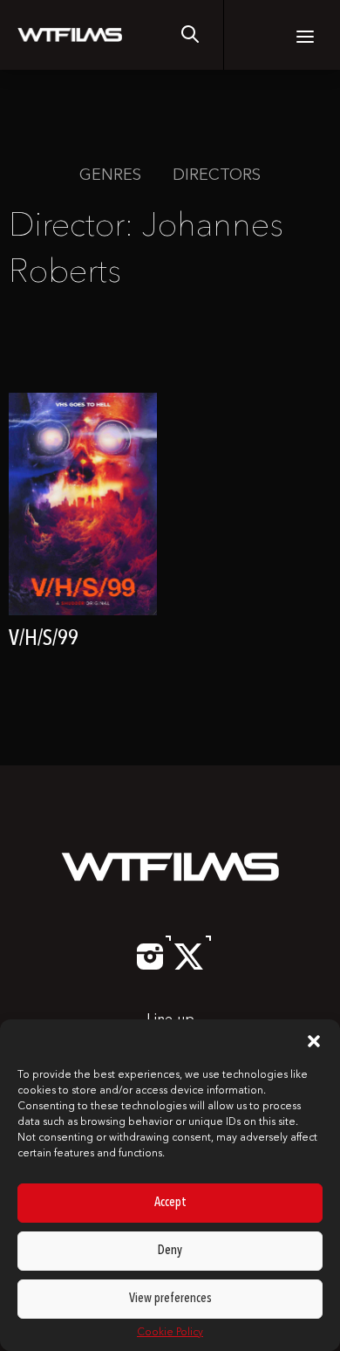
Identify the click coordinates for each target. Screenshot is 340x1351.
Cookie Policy (170, 1332)
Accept (170, 1203)
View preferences (170, 1299)
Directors (217, 175)
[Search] (190, 35)
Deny (170, 1251)
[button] (314, 1041)
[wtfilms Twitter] (188, 966)
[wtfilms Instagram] (150, 966)
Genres (110, 175)
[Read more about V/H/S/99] (83, 531)
